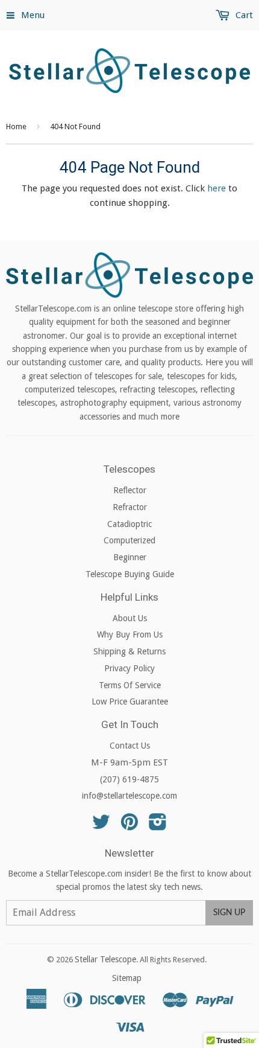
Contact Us (130, 745)
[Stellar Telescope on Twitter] (101, 826)
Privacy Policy (129, 668)
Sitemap (127, 978)
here (216, 188)
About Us (130, 618)
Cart (243, 15)
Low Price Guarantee (130, 701)
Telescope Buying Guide (130, 574)
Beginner (129, 557)
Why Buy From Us (130, 634)
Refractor (130, 507)
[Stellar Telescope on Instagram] (158, 826)
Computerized (129, 540)
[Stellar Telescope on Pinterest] (129, 826)
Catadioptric (129, 524)
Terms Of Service (130, 685)
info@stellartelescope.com (129, 795)
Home (16, 126)
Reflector (129, 490)
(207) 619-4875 (129, 779)
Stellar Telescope (105, 959)
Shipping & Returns (129, 651)
